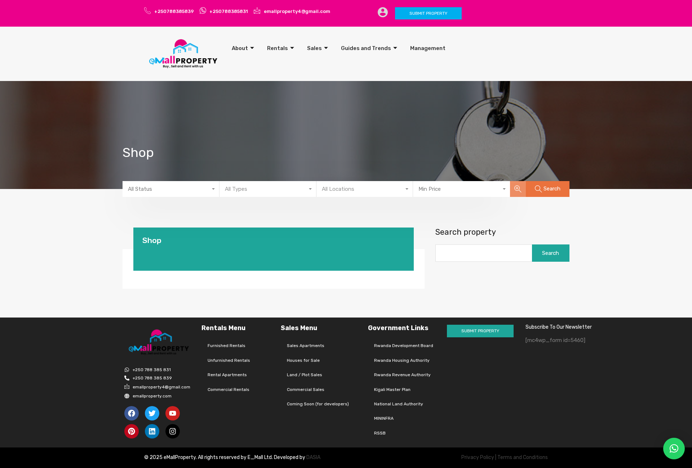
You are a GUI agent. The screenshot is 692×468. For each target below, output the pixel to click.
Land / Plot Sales (304, 374)
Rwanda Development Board (403, 345)
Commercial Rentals (228, 389)
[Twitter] (152, 413)
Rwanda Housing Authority (402, 360)
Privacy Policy (477, 457)
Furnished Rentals (226, 345)
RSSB (380, 433)
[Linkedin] (152, 431)
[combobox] (171, 189)
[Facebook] (131, 413)
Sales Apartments (305, 345)
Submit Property (428, 13)
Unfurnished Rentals (229, 360)
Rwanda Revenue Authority (402, 374)
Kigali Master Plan (392, 389)
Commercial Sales (305, 389)
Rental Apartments (227, 374)
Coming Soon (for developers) (318, 403)
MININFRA (384, 418)
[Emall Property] (183, 53)
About (240, 48)
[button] (674, 448)
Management (427, 48)
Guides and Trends (366, 48)
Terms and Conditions (522, 457)
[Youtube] (172, 413)
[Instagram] (172, 431)
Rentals (277, 48)
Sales (314, 48)
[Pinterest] (131, 431)
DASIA (313, 457)
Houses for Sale (303, 360)
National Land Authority (398, 403)
